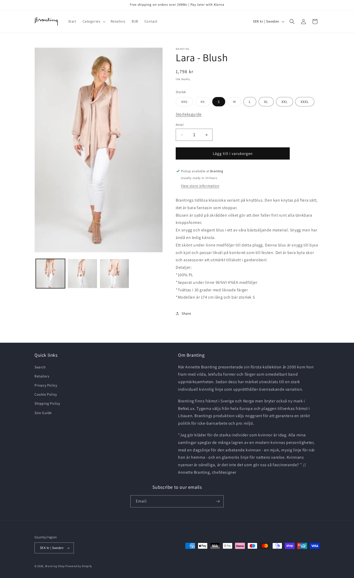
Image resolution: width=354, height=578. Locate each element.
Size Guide (43, 412)
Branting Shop (55, 566)
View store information (200, 185)
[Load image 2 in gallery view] (82, 273)
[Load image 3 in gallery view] (114, 273)
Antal (179, 124)
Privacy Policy (45, 385)
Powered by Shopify (78, 566)
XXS (187, 102)
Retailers (41, 376)
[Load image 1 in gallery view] (50, 273)
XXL (284, 101)
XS (205, 102)
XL (266, 101)
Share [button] (186, 313)
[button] (94, 21)
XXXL (305, 101)
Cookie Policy (45, 394)
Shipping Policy (47, 403)
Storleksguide (189, 114)
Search (40, 367)
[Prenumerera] (217, 501)
